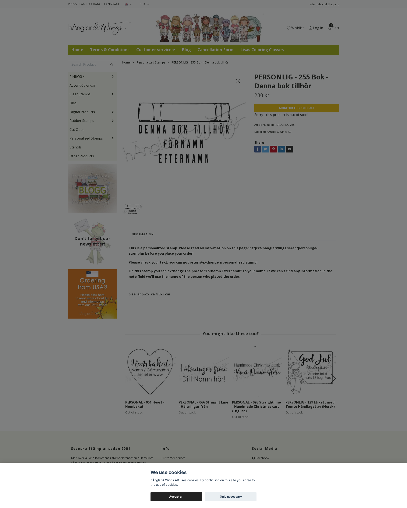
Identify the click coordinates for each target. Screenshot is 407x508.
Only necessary (231, 496)
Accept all (176, 496)
